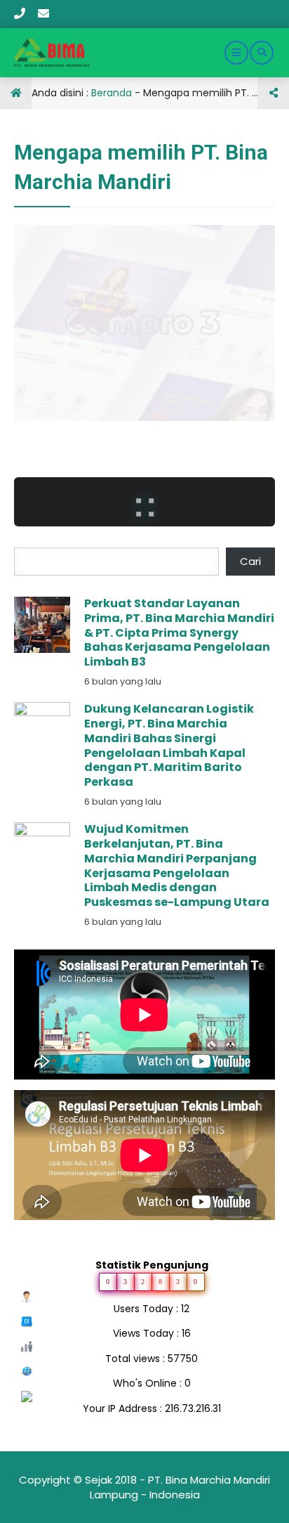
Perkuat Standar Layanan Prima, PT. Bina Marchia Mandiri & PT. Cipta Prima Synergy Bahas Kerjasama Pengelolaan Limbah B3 (179, 632)
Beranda (111, 93)
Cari (250, 561)
